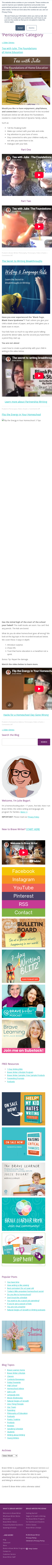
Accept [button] (20, 28)
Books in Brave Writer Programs (14, 1548)
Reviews (10, 1425)
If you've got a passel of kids (19, 1303)
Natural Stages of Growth (18, 1401)
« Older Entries (8, 42)
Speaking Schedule (15, 1428)
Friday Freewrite (14, 1382)
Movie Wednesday (15, 1398)
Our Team (11, 1407)
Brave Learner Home (16, 1370)
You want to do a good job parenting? (23, 1300)
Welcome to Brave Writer (12, 1513)
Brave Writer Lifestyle (16, 1373)
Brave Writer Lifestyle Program (20, 1072)
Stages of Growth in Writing (35, 1516)
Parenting (11, 1410)
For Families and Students (35, 1522)
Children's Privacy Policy (35, 1541)
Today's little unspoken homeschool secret (25, 1291)
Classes (10, 1376)
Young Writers (13, 1438)
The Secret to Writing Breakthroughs (22, 261)
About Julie (7, 1519)
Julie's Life (11, 1391)
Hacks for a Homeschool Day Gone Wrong (26, 714)
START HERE (33, 829)
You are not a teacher (16, 1306)
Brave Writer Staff (9, 1557)
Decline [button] (31, 28)
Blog (4, 1540)
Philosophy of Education (17, 1413)
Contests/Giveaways (16, 1379)
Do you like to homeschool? (19, 1294)
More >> (24, 812)
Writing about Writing (16, 1435)
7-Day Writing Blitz (15, 1069)
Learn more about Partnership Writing (26, 401)
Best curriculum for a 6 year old (20, 1288)
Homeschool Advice (16, 722)
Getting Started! (31, 1513)
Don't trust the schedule (17, 1297)
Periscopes (32, 253)
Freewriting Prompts (15, 1078)
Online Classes (31, 1525)
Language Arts (13, 1394)
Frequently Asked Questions (13, 1525)
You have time (13, 1282)
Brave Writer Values (10, 1522)
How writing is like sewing (18, 1285)
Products (11, 1422)
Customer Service (9, 1554)
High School (12, 1385)
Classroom (6, 1543)
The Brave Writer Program (35, 1519)
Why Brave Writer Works (11, 1516)
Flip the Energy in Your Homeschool (21, 414)
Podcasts (11, 1081)
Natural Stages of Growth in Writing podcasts (26, 1309)
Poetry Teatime (13, 1419)
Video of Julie (41, 253)
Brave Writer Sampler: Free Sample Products (26, 1075)
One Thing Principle (15, 1404)
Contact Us (7, 1551)
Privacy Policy (33, 817)
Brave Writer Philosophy (18, 253)
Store (5, 1545)
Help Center (33, 1549)
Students (11, 1431)
